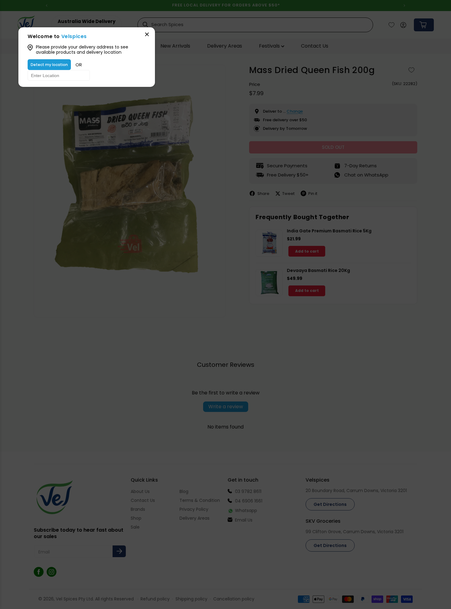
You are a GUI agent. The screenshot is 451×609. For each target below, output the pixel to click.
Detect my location (49, 64)
